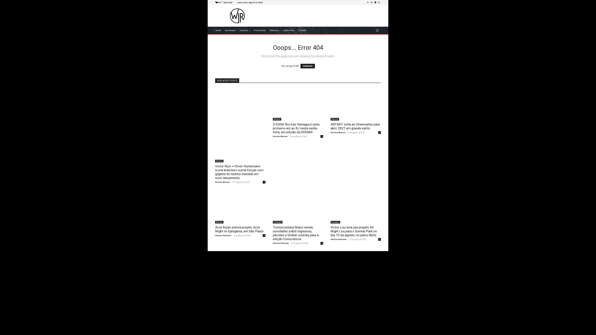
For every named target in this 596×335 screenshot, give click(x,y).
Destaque (278, 222)
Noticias (219, 161)
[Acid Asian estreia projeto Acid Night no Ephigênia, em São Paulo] (240, 206)
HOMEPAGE (308, 66)
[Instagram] (371, 2)
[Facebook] (368, 2)
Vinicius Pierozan (223, 235)
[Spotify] (375, 2)
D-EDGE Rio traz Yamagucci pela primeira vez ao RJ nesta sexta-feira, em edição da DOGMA (296, 128)
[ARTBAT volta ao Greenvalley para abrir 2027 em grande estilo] (356, 104)
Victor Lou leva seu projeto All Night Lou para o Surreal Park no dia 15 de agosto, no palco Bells (354, 231)
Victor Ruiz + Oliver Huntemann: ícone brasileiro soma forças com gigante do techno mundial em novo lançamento (239, 172)
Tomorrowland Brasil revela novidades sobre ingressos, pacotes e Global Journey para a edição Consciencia (296, 233)
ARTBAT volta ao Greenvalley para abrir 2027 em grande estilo (355, 126)
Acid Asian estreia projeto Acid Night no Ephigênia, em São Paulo (239, 229)
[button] (377, 30)
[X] (379, 2)
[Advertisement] (323, 16)
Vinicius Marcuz (222, 182)
